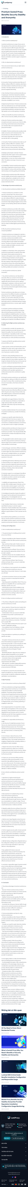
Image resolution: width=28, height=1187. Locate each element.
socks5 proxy (14, 40)
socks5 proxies (22, 53)
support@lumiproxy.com (14, 1174)
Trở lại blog (5, 8)
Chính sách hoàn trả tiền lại (13, 1181)
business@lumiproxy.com (14, 1172)
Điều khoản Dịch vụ (4, 1181)
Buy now (7, 1138)
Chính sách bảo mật (22, 1181)
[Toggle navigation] (25, 2)
